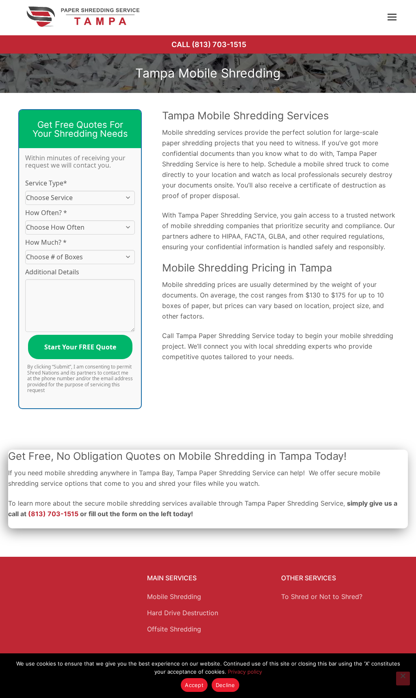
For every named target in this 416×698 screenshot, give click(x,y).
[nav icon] (392, 16)
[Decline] (403, 678)
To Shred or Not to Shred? (321, 596)
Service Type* (46, 183)
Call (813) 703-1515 (208, 44)
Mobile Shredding (174, 596)
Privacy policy (245, 671)
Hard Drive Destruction (182, 613)
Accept (194, 685)
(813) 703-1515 (53, 514)
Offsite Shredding (174, 629)
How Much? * (46, 242)
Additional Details (52, 271)
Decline (225, 685)
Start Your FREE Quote (80, 347)
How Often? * (46, 212)
